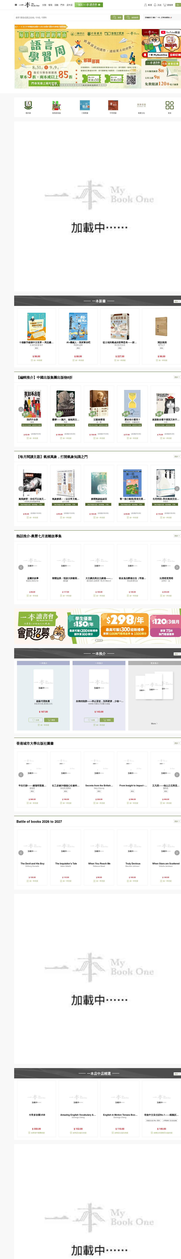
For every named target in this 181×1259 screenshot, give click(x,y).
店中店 (70, 4)
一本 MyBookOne (29, 5)
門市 (62, 4)
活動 (56, 4)
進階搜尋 (135, 17)
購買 (53, 720)
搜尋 (119, 17)
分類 (44, 4)
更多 (176, 301)
